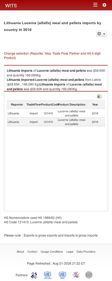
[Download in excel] (99, 95)
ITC (35, 274)
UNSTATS (62, 274)
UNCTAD (48, 274)
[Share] (101, 33)
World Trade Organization (76, 274)
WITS (11, 5)
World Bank (90, 274)
